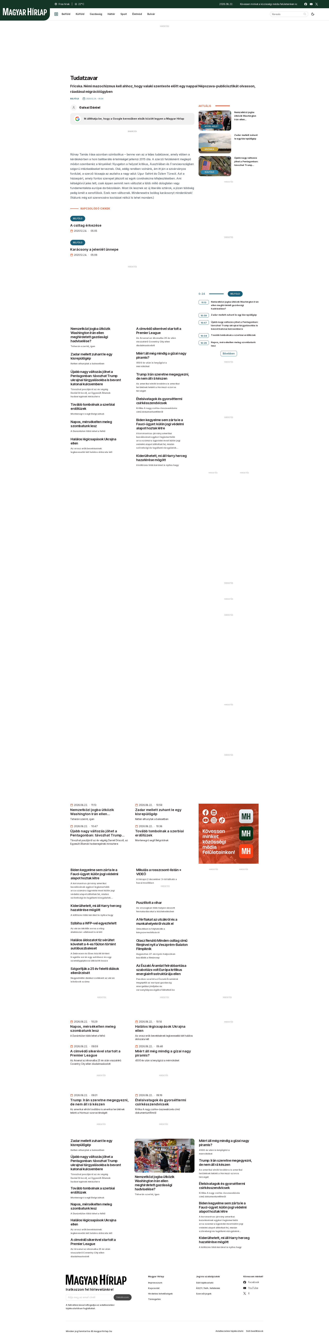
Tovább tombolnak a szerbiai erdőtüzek (233, 335)
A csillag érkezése (85, 225)
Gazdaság (96, 14)
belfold (235, 293)
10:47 (204, 322)
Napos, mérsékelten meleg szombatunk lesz (233, 344)
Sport (123, 14)
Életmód (137, 14)
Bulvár (151, 14)
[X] (316, 4)
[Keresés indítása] (304, 14)
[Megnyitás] (56, 14)
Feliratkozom (122, 1297)
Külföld (80, 14)
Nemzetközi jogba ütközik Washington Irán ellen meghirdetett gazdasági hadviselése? (245, 121)
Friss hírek (64, 4)
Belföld (66, 14)
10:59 (204, 315)
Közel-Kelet (212, 126)
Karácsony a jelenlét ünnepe (94, 249)
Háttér (111, 14)
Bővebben (229, 353)
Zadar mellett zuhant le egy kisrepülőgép (246, 137)
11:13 (203, 302)
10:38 (204, 335)
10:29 (204, 343)
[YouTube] (311, 4)
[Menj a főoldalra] (25, 11)
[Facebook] (305, 4)
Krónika (209, 149)
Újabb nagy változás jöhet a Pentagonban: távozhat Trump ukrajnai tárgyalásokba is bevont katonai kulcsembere (246, 168)
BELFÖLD (77, 218)
